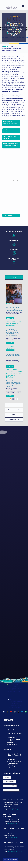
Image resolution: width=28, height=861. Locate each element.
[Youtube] (11, 712)
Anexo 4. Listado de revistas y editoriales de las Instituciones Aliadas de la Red (10, 145)
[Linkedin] (22, 712)
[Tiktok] (15, 712)
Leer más (10, 318)
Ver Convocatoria (7, 215)
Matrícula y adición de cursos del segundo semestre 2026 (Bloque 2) (14, 309)
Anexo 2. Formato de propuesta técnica (10, 130)
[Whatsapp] (26, 712)
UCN (4, 46)
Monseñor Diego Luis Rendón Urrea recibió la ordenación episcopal (13, 356)
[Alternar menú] (23, 6)
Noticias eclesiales (10, 325)
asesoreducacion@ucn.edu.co (14, 823)
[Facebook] (4, 712)
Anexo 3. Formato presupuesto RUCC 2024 (10, 137)
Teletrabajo (9, 376)
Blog (8, 46)
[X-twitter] (18, 712)
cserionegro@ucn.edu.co (13, 837)
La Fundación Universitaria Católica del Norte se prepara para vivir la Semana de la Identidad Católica (13, 332)
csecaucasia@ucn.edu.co (13, 809)
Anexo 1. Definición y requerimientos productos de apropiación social (10, 123)
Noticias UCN (9, 303)
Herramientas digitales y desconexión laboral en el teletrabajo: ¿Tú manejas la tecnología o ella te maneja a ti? (14, 383)
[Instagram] (7, 712)
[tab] (14, 277)
